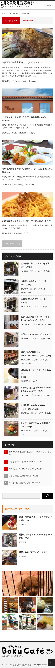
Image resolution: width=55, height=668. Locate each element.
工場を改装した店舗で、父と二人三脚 (24, 475)
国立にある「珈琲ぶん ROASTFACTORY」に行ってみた (36, 353)
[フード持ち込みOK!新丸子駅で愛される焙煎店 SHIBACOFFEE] (27, 605)
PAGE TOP (51, 662)
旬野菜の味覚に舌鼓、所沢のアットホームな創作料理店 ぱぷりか (27, 170)
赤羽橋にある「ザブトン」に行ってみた (35, 300)
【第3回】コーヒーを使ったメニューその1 (36, 373)
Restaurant (33, 81)
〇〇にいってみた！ (20, 81)
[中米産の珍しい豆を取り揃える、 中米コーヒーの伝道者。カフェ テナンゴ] (10, 622)
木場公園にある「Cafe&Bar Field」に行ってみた (33, 407)
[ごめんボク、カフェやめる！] (17, 5)
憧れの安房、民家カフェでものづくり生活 (25, 468)
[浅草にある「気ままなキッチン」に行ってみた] (45, 622)
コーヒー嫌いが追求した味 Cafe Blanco (24, 482)
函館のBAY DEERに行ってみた (33, 552)
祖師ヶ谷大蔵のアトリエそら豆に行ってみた (35, 265)
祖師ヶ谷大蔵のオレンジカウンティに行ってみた (35, 518)
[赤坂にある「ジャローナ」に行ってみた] (10, 605)
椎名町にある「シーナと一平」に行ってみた (35, 283)
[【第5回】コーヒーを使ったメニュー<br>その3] (45, 605)
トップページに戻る (12, 243)
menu (49, 5)
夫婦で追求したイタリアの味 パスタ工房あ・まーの (26, 220)
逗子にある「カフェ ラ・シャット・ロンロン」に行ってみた (35, 318)
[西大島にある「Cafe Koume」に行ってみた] (27, 583)
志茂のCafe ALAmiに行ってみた (36, 334)
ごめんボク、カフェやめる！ (23, 664)
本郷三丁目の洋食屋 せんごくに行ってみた (22, 62)
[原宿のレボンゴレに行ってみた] (27, 622)
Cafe (14, 132)
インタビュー (14, 13)
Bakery (23, 292)
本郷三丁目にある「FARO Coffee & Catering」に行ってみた (36, 389)
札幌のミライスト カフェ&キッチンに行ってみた (35, 536)
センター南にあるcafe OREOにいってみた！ (35, 424)
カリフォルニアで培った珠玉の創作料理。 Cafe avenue (24, 119)
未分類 (28, 363)
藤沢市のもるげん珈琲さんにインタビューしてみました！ (30, 453)
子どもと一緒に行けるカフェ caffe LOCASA (26, 461)
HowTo (35, 381)
